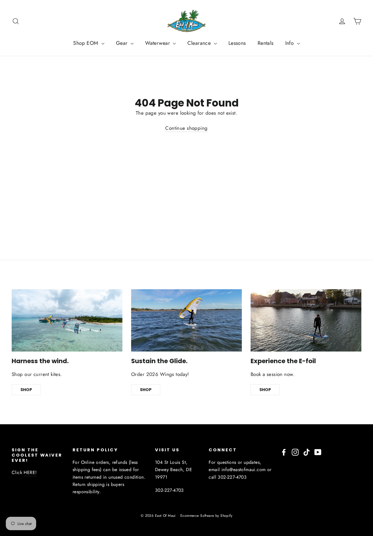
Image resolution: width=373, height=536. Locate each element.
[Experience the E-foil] (306, 320)
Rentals (266, 43)
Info (290, 43)
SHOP (26, 390)
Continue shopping (186, 128)
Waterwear (158, 43)
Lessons (237, 43)
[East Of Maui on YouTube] (317, 451)
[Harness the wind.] (67, 320)
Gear (122, 43)
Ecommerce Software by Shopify (206, 515)
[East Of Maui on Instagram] (295, 451)
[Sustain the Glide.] (186, 320)
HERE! (30, 472)
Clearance (199, 43)
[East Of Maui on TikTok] (306, 451)
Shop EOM (86, 43)
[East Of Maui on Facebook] (283, 451)
